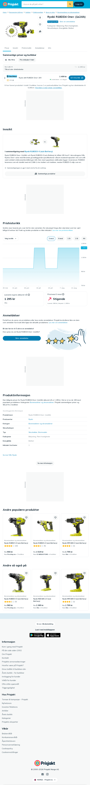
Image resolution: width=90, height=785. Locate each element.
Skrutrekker (33, 432)
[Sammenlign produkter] (40, 31)
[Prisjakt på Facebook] (42, 774)
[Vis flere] (5, 77)
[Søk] (70, 4)
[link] (45, 156)
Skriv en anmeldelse (67, 22)
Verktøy (28, 12)
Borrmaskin (42, 432)
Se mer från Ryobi (10, 455)
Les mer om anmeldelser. (58, 322)
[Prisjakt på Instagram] (47, 774)
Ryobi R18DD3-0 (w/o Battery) (39, 151)
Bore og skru (50, 12)
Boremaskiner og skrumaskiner (68, 12)
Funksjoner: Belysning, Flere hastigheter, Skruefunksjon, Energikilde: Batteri (62, 27)
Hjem (5, 12)
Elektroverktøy (38, 12)
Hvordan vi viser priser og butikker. (48, 88)
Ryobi (31, 419)
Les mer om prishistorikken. (62, 230)
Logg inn (78, 4)
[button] (40, 17)
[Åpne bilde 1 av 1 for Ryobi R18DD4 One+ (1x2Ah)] (20, 29)
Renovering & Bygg (16, 12)
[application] (45, 266)
